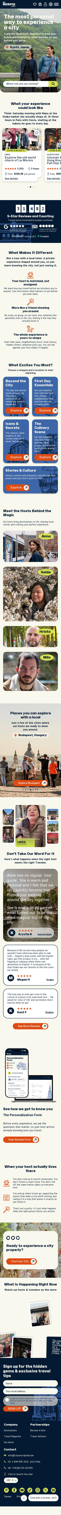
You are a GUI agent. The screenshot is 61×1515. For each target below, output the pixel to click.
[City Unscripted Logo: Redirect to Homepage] (9, 4)
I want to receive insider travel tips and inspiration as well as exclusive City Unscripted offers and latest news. (32, 1400)
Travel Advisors (38, 1436)
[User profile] (45, 4)
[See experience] (21, 154)
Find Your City (20, 1261)
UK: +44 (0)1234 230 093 (20, 1467)
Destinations (10, 1430)
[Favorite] (36, 132)
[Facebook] (14, 1490)
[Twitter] (45, 1490)
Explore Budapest (29, 783)
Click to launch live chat (20, 1474)
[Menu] (56, 4)
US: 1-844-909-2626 (24, 1461)
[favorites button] (35, 4)
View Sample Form (19, 1139)
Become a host (38, 1430)
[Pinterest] (6, 1490)
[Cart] (40, 4)
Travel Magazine (12, 1436)
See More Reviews (29, 1026)
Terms (7, 1497)
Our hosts (9, 1442)
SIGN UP (14, 1408)
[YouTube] (22, 1490)
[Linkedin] (53, 1490)
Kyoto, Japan (19, 47)
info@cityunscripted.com (21, 1455)
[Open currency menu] (51, 4)
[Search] (53, 84)
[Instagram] (37, 1490)
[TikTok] (29, 1490)
